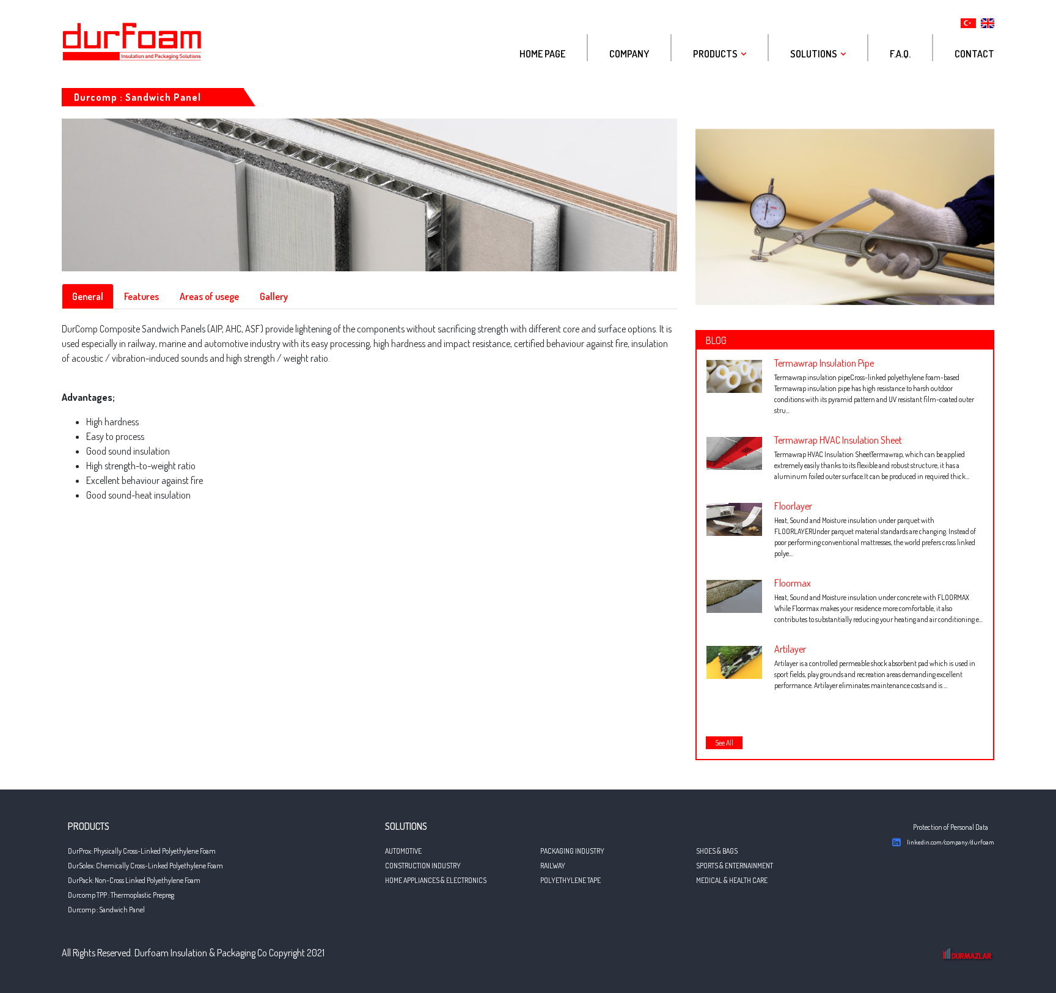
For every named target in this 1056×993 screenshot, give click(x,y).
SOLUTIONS (813, 54)
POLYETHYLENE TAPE (570, 880)
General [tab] (87, 296)
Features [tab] (141, 296)
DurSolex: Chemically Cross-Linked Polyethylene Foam (145, 865)
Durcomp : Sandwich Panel (106, 909)
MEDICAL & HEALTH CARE (732, 880)
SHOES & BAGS (717, 851)
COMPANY (629, 54)
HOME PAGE (542, 54)
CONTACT (974, 54)
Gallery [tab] (274, 296)
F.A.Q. (900, 54)
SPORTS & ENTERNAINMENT (734, 865)
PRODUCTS (715, 54)
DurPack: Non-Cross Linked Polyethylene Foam (134, 880)
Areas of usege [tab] (209, 296)
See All (724, 742)
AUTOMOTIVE (403, 851)
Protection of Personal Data (950, 827)
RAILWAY (552, 865)
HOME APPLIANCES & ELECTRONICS (435, 880)
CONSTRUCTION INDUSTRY (423, 865)
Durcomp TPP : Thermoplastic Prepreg (121, 895)
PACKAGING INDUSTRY (572, 851)
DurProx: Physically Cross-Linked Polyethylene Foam (142, 851)
